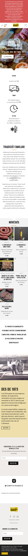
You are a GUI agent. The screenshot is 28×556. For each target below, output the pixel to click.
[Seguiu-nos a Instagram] (14, 517)
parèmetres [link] (23, 550)
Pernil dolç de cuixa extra (21, 277)
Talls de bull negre (7, 307)
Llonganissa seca (21, 246)
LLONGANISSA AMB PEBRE (6, 246)
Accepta (4, 553)
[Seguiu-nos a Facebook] (10, 517)
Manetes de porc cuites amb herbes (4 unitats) (7, 277)
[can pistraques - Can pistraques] (15, 25)
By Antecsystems (14, 522)
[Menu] (2, 25)
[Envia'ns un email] (18, 517)
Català (5, 24)
